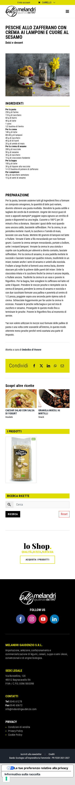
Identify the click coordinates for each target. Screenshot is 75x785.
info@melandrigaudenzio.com (21, 709)
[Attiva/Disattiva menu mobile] (68, 11)
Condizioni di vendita (19, 727)
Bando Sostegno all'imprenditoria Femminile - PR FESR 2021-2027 (39, 757)
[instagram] (32, 619)
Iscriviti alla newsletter (31, 754)
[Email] (62, 365)
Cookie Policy (15, 734)
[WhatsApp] (55, 365)
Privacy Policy (15, 730)
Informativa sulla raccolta (22, 774)
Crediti (52, 754)
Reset (64, 514)
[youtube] (43, 619)
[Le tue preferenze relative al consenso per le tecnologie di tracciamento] (6, 778)
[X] (41, 365)
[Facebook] (34, 365)
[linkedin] (54, 619)
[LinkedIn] (48, 365)
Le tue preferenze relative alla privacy (41, 768)
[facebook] (20, 619)
